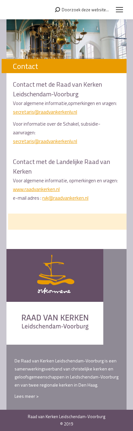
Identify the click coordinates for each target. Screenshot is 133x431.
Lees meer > (27, 396)
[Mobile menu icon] (119, 9)
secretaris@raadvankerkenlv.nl (45, 112)
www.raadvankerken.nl (36, 189)
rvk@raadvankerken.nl (65, 198)
